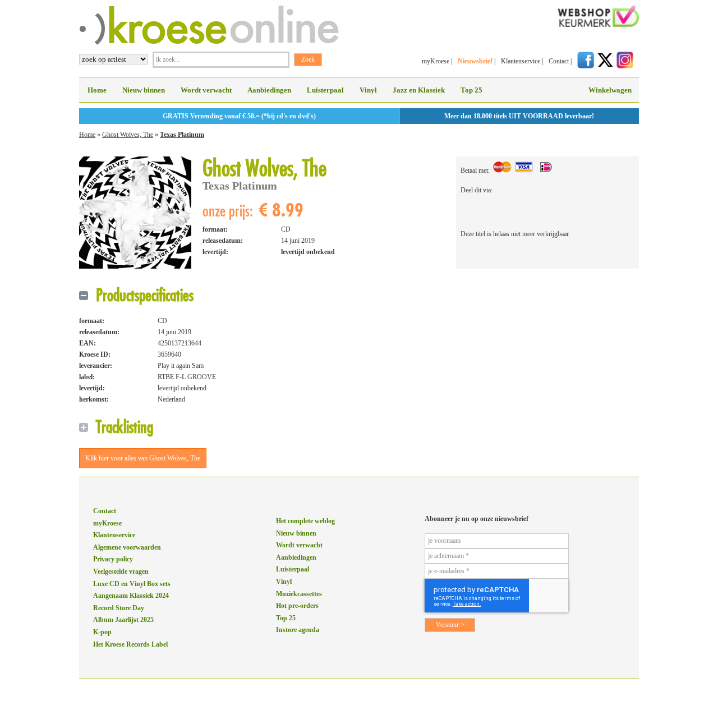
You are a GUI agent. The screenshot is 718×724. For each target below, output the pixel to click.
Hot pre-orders (297, 606)
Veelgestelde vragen (121, 571)
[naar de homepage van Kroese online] (209, 43)
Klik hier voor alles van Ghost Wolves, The (142, 458)
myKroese (435, 61)
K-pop (102, 632)
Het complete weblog (305, 521)
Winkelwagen (610, 90)
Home (97, 90)
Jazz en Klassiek (419, 90)
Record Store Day (118, 608)
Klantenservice (520, 61)
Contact (559, 61)
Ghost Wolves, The (127, 135)
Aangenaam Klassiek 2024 (131, 596)
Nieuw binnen (143, 90)
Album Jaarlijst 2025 (123, 620)
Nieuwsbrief (475, 61)
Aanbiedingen (269, 90)
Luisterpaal (325, 90)
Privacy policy (113, 559)
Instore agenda (297, 630)
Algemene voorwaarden (127, 547)
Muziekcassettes (299, 594)
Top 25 (471, 90)
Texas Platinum (182, 135)
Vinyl (368, 90)
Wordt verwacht (206, 90)
